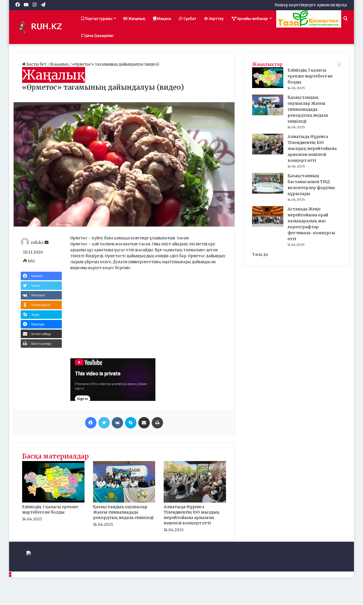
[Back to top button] (10, 574)
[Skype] (130, 422)
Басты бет (37, 64)
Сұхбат (189, 18)
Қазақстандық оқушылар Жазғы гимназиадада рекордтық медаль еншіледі (123, 512)
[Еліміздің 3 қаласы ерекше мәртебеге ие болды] (53, 501)
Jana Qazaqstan (99, 35)
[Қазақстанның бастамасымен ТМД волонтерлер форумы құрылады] (267, 192)
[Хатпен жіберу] (144, 422)
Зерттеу (216, 18)
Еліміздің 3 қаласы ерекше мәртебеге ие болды (50, 509)
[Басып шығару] (157, 422)
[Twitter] (104, 422)
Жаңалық (136, 18)
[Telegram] (15, 568)
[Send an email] (46, 242)
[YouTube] (15, 556)
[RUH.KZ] (41, 27)
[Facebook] (90, 422)
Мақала (163, 18)
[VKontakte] (117, 422)
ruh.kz (37, 242)
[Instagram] (14, 562)
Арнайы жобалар (252, 18)
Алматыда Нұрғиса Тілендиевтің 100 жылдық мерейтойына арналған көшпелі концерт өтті (192, 515)
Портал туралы (98, 18)
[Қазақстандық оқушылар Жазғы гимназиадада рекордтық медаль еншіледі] (124, 501)
